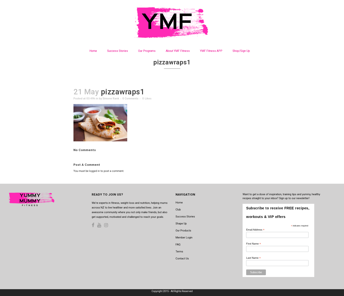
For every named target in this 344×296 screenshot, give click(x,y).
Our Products (183, 230)
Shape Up (181, 223)
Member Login (184, 237)
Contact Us (182, 258)
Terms (179, 251)
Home (179, 202)
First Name (253, 243)
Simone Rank (110, 98)
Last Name (253, 258)
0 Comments (130, 98)
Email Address (255, 229)
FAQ (178, 244)
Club (178, 209)
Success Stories (185, 216)
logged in (94, 171)
